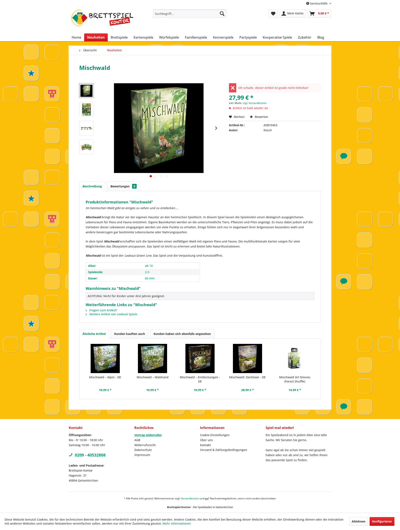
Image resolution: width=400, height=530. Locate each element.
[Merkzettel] (273, 13)
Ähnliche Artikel (94, 334)
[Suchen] (222, 13)
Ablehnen (358, 521)
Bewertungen (122, 186)
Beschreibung (92, 186)
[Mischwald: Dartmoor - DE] (247, 358)
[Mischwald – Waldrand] (152, 358)
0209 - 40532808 (90, 455)
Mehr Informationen (176, 523)
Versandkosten (190, 498)
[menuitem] (189, 13)
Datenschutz (143, 450)
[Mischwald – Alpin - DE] (105, 358)
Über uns (206, 440)
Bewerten (261, 117)
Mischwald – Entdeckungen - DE (200, 379)
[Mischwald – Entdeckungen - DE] (200, 358)
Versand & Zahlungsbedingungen (223, 450)
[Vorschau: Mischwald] (86, 90)
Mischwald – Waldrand (153, 377)
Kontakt (205, 445)
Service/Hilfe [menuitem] (318, 3)
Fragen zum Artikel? (103, 310)
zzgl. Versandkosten (255, 103)
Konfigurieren (382, 521)
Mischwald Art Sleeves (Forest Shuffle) (294, 379)
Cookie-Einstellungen (215, 435)
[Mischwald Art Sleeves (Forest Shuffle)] (294, 358)
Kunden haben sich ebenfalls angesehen (182, 334)
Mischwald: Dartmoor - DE (247, 377)
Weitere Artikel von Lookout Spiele (113, 314)
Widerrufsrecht (145, 445)
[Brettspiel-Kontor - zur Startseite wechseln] (102, 20)
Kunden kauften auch (129, 334)
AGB (137, 440)
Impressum (142, 455)
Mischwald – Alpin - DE (105, 377)
